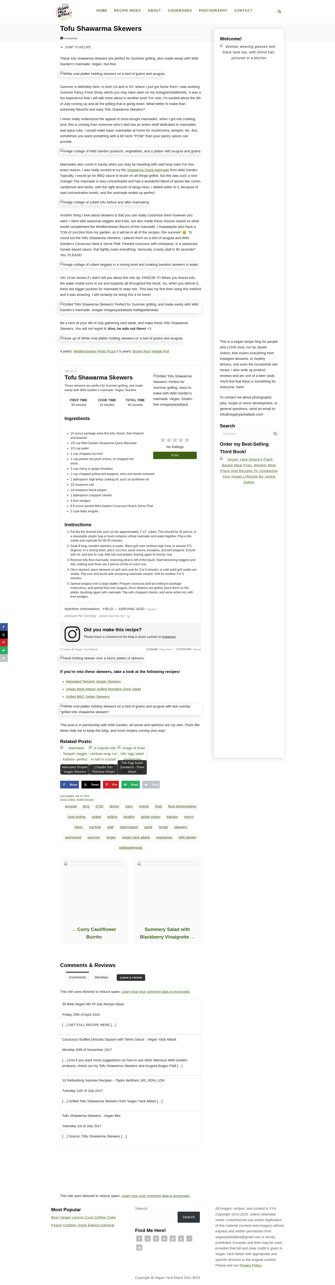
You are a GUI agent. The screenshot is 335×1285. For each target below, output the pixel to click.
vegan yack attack (136, 837)
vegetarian (164, 837)
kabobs (172, 817)
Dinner (63, 799)
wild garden (187, 837)
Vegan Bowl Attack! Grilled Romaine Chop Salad (103, 689)
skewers (180, 827)
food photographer (182, 806)
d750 (99, 806)
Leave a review (131, 977)
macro (189, 817)
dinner (114, 806)
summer (93, 837)
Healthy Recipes (85, 799)
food (158, 806)
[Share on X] (4, 635)
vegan (111, 837)
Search (141, 1208)
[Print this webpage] (4, 658)
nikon (78, 827)
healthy (129, 817)
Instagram (169, 636)
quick (148, 827)
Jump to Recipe (77, 47)
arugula (71, 806)
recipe (163, 827)
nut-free (95, 827)
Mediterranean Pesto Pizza (94, 351)
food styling (76, 817)
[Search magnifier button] (275, 433)
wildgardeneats (130, 848)
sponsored (73, 837)
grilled (96, 817)
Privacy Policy (251, 1265)
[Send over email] (4, 650)
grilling (112, 817)
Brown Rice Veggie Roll (151, 351)
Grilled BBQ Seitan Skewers (88, 697)
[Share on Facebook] (4, 627)
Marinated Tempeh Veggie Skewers (93, 681)
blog (86, 806)
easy (129, 806)
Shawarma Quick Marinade (148, 170)
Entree (71, 799)
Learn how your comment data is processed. (156, 992)
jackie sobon (150, 817)
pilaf (110, 827)
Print (175, 455)
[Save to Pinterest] (4, 642)
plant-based (129, 827)
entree (144, 806)
